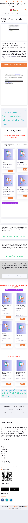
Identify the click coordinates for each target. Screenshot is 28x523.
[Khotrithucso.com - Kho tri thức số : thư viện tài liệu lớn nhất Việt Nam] (14, 10)
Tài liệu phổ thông (11, 13)
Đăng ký (21, 4)
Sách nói (7, 412)
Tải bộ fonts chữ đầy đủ (15, 256)
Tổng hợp (18, 13)
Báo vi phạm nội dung (14, 276)
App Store (5, 489)
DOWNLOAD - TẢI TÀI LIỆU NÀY (14, 65)
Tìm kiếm (15, 406)
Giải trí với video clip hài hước (12, 20)
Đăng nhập (25, 4)
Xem (10, 171)
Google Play (15, 489)
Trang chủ (3, 13)
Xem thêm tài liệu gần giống (10, 203)
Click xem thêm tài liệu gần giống (14, 289)
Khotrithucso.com (14, 506)
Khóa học (14, 412)
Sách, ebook (19, 409)
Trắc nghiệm (10, 409)
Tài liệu (22, 406)
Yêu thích (17, 4)
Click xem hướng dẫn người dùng (15, 236)
